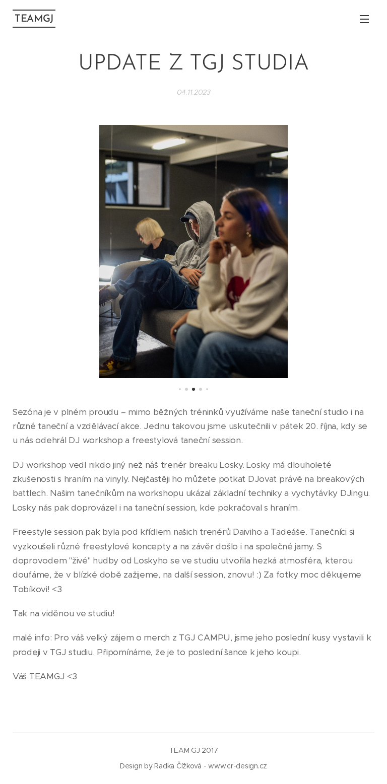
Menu (364, 19)
